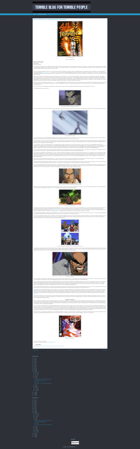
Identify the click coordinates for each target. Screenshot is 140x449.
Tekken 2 (53, 82)
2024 (34, 361)
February (36, 389)
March (36, 387)
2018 (34, 369)
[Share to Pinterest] (40, 344)
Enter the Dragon (52, 187)
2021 (34, 365)
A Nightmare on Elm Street (56, 209)
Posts (73, 441)
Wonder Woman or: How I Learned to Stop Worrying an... (43, 383)
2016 (34, 392)
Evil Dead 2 (55, 307)
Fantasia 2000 (36, 381)
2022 (34, 364)
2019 (34, 368)
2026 (34, 358)
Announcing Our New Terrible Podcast (40, 380)
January (36, 390)
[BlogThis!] (37, 344)
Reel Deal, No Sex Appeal (42, 14)
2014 (34, 436)
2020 (34, 408)
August (36, 416)
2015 (34, 393)
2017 (34, 412)
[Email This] (36, 344)
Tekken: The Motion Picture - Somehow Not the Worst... (43, 420)
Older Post (104, 350)
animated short (46, 72)
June (35, 377)
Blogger (75, 446)
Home (35, 14)
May (35, 426)
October (36, 373)
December (36, 372)
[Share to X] (38, 344)
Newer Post (35, 350)
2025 (34, 401)
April (35, 386)
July (35, 376)
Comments (74, 443)
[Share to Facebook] (39, 344)
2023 (34, 362)
